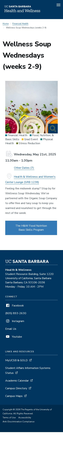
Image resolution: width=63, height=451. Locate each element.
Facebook (17, 305)
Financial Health (20, 23)
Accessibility (24, 417)
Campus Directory (16, 388)
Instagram (17, 321)
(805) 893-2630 (15, 313)
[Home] (22, 14)
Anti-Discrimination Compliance (18, 421)
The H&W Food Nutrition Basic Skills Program (31, 228)
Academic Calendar (17, 381)
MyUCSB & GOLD (16, 360)
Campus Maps (14, 396)
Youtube (16, 337)
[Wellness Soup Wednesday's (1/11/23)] (31, 107)
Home (6, 23)
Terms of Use (9, 417)
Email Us (10, 329)
